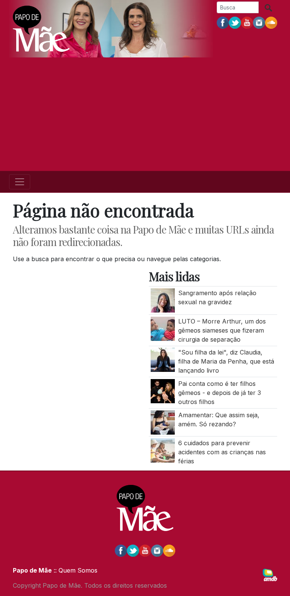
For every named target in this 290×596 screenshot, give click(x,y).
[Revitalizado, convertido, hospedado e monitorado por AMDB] (270, 574)
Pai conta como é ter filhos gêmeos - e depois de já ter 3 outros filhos (219, 393)
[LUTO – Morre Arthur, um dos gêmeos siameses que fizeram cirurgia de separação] (163, 328)
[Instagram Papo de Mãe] (259, 22)
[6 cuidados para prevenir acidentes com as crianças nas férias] (163, 450)
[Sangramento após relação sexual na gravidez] (163, 300)
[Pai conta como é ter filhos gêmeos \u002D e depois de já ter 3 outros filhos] (163, 390)
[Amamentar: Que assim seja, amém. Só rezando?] (163, 422)
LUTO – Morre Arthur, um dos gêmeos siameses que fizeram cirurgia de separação (222, 330)
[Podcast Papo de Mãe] (271, 22)
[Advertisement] (145, 114)
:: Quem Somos (74, 570)
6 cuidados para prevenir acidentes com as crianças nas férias (222, 452)
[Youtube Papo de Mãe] (247, 22)
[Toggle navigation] (19, 181)
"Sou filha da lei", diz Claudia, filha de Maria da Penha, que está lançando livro (226, 361)
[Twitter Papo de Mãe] (235, 22)
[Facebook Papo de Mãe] (223, 22)
